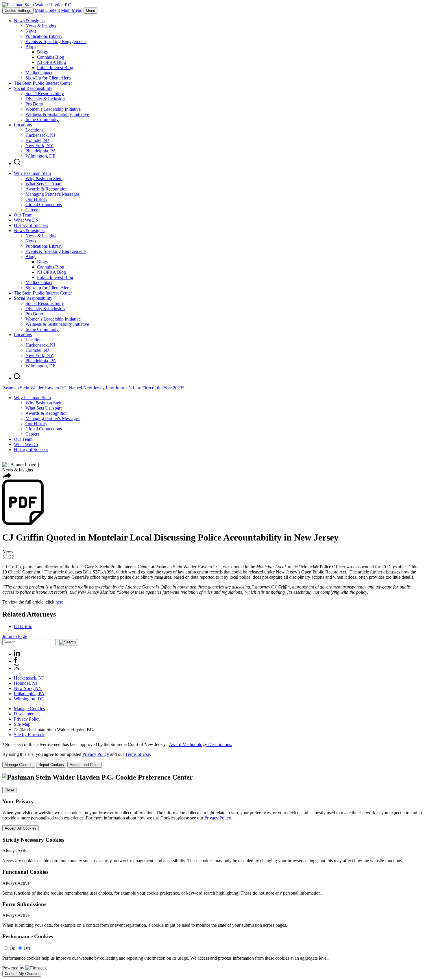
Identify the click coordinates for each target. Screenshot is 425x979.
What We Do (26, 220)
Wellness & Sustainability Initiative (57, 114)
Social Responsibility (33, 88)
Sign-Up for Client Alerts (48, 77)
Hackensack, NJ (40, 135)
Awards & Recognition (46, 188)
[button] (7, 476)
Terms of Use (137, 754)
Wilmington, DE (40, 155)
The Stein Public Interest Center (43, 83)
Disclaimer (24, 713)
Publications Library (43, 36)
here (59, 601)
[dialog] (212, 760)
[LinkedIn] (17, 654)
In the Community (42, 119)
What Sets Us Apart (43, 183)
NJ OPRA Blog (51, 62)
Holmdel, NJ (37, 140)
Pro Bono (34, 103)
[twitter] (17, 668)
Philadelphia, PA (40, 150)
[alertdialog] (212, 875)
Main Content (47, 10)
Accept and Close (84, 765)
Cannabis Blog (50, 57)
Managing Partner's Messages (52, 194)
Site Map (22, 724)
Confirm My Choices (22, 973)
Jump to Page (14, 636)
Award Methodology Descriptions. (200, 744)
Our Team (23, 214)
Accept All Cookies (20, 828)
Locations (23, 124)
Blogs (30, 46)
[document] (212, 875)
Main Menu (71, 10)
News (30, 31)
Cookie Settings (18, 10)
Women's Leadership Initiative (53, 109)
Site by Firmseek (29, 734)
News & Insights (29, 20)
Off (27, 948)
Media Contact (38, 72)
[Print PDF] (23, 523)
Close (9, 790)
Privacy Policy (27, 719)
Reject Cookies (51, 765)
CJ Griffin (23, 626)
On (12, 948)
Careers (32, 209)
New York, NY (39, 145)
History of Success (31, 225)
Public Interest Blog (55, 67)
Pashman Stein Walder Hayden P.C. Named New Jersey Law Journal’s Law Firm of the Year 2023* (93, 387)
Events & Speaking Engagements (55, 41)
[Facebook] (15, 661)
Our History (36, 199)
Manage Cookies (29, 708)
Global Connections (43, 204)
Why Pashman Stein (32, 173)
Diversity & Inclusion (45, 98)
